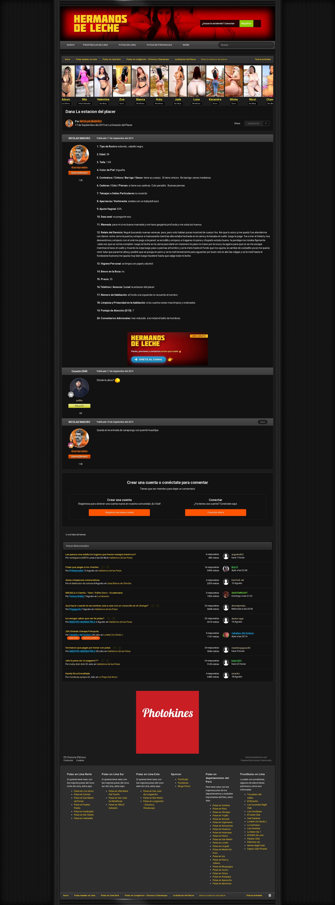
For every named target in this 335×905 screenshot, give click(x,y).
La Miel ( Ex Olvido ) (113, 635)
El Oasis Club (253, 814)
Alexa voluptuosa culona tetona (82, 580)
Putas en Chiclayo (221, 812)
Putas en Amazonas (223, 825)
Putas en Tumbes (221, 805)
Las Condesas (254, 811)
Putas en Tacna (220, 873)
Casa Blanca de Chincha (119, 583)
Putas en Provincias (159, 45)
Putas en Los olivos (84, 791)
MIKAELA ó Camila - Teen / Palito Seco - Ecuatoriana (93, 592)
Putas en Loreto (220, 842)
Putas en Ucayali (221, 846)
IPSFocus (81, 757)
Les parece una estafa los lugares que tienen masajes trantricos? (100, 554)
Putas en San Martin (222, 839)
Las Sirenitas (253, 828)
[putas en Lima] (100, 23)
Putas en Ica (219, 856)
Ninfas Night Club (256, 845)
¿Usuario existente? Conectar (219, 23)
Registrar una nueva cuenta (119, 512)
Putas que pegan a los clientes (82, 567)
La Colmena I (253, 825)
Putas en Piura (220, 808)
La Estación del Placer (120, 125)
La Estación (103, 596)
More (186, 45)
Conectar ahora (215, 512)
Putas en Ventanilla (83, 818)
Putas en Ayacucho (222, 880)
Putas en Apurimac (222, 883)
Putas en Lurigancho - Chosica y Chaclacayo (153, 804)
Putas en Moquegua (223, 866)
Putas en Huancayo (222, 832)
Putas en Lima (127, 45)
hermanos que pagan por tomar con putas (88, 647)
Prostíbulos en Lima (95, 45)
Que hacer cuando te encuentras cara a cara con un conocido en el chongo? (107, 605)
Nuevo (70, 45)
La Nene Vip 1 (254, 832)
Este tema (258, 45)
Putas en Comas (82, 794)
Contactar (68, 760)
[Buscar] (271, 45)
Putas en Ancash (221, 819)
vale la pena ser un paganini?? (82, 660)
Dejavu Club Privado (257, 848)
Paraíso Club (253, 838)
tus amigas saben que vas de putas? (85, 618)
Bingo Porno (184, 786)
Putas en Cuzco (220, 870)
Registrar (246, 23)
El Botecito (252, 801)
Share (236, 123)
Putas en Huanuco (222, 829)
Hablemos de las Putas (120, 557)
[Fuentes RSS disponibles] (270, 895)
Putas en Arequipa (222, 876)
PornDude (183, 779)
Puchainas (183, 783)
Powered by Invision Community (256, 760)
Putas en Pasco (220, 836)
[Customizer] (257, 23)
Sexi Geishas (253, 818)
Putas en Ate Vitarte (84, 814)
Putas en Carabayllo (84, 811)
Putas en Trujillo (220, 815)
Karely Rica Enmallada (77, 673)
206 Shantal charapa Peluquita (82, 631)
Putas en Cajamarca (222, 822)
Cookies (80, 760)
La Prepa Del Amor (108, 677)
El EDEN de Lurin (255, 835)
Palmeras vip (253, 842)
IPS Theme (69, 757)
